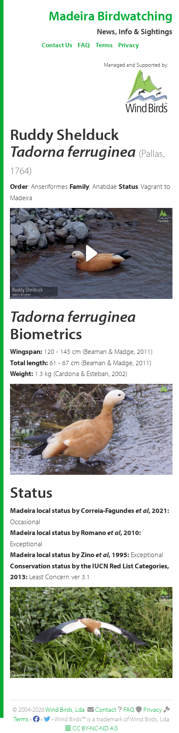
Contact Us (57, 45)
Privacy (128, 45)
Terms (104, 45)
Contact (105, 709)
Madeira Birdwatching (110, 15)
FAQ (84, 45)
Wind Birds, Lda (65, 709)
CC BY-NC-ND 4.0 (95, 728)
